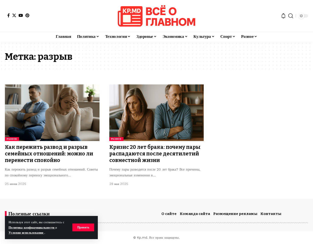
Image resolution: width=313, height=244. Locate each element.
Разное (12, 139)
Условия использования (26, 232)
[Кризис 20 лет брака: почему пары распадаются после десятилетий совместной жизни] (156, 112)
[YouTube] (20, 15)
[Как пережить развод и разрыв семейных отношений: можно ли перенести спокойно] (52, 112)
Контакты (270, 214)
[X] (14, 15)
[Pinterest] (27, 15)
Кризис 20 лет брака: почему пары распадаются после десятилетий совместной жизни (155, 154)
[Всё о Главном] (156, 16)
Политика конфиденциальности (32, 227)
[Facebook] (8, 15)
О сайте (169, 214)
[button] (83, 227)
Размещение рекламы (235, 214)
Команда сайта (195, 214)
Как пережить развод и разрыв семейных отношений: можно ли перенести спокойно (49, 154)
